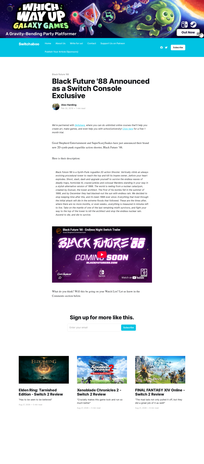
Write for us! (76, 43)
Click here (128, 128)
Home (48, 43)
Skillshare (80, 125)
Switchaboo (29, 44)
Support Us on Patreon (112, 43)
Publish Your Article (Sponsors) (61, 51)
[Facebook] (161, 47)
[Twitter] (166, 47)
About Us (61, 43)
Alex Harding (68, 104)
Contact (91, 43)
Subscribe (178, 47)
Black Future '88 (60, 74)
